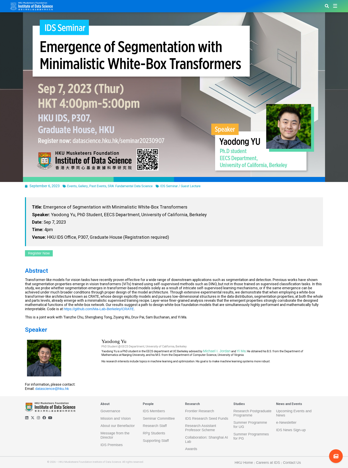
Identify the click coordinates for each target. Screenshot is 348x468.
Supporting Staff (156, 441)
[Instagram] (38, 417)
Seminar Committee (159, 418)
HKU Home (244, 463)
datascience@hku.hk (52, 389)
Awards (191, 449)
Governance (110, 411)
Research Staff (155, 426)
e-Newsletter (286, 422)
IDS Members (154, 411)
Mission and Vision (115, 418)
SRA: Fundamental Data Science (130, 186)
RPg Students (154, 433)
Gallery (83, 186)
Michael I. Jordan (217, 351)
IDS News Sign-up (291, 430)
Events (72, 186)
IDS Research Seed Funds (206, 418)
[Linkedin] (27, 417)
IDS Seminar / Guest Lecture (180, 186)
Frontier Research (199, 411)
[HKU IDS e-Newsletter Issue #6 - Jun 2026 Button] (336, 456)
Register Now (39, 253)
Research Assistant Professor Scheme (200, 428)
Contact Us (292, 463)
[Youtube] (50, 417)
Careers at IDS (268, 463)
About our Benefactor (117, 426)
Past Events (97, 186)
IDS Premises (111, 445)
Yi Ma (241, 351)
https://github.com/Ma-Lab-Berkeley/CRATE (99, 309)
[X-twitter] (32, 417)
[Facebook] (44, 417)
